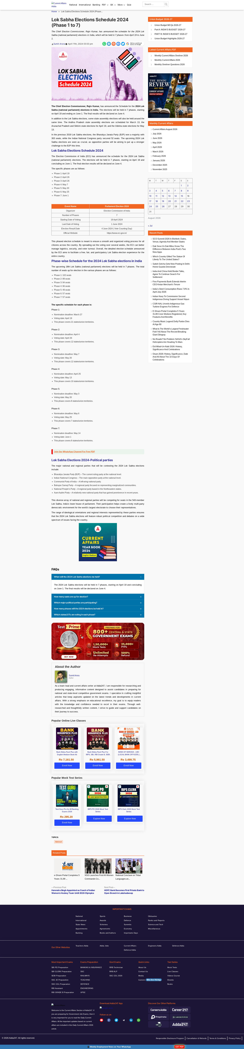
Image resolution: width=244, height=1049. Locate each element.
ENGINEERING (86, 988)
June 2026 (157, 138)
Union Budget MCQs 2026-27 (168, 25)
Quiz (129, 4)
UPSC (83, 992)
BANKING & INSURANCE (91, 967)
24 (150, 206)
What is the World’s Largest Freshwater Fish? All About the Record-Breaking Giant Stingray (171, 332)
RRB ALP (113, 971)
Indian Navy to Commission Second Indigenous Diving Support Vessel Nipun (171, 297)
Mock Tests (172, 967)
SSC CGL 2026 (115, 976)
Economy (128, 929)
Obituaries (152, 916)
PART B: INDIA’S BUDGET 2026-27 (171, 34)
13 (169, 196)
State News (80, 924)
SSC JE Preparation (59, 980)
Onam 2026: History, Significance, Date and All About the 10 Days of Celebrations (170, 357)
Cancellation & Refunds (197, 1038)
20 (169, 201)
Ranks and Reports (156, 920)
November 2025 (160, 169)
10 (150, 196)
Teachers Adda (82, 946)
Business (128, 916)
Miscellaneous (154, 929)
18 (157, 201)
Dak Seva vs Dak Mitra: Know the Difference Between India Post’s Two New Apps (169, 249)
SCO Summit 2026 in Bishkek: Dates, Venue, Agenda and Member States (169, 240)
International (85, 4)
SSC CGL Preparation (60, 984)
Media (141, 976)
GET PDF (179, 1047)
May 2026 (157, 143)
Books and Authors (108, 933)
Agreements (105, 929)
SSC (82, 971)
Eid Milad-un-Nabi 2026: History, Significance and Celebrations (167, 348)
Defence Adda (130, 950)
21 (175, 201)
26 (163, 206)
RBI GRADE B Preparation (62, 992)
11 (156, 196)
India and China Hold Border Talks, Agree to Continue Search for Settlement (168, 274)
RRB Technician (116, 967)
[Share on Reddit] (114, 44)
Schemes (104, 924)
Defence (127, 920)
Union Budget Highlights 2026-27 (170, 38)
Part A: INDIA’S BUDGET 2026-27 (170, 30)
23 (188, 201)
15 (182, 196)
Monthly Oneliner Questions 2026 (170, 64)
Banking (96, 4)
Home (54, 11)
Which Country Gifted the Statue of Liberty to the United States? (169, 257)
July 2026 (157, 134)
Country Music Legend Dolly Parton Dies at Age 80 (171, 322)
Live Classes (172, 971)
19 (163, 201)
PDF (104, 4)
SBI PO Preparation (59, 967)
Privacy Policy (235, 1038)
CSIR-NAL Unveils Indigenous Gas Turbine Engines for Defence (168, 305)
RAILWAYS (84, 976)
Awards (103, 920)
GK (111, 4)
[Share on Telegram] (109, 44)
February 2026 (159, 156)
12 (163, 196)
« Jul (150, 226)
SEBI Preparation (58, 976)
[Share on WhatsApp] (104, 44)
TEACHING (85, 980)
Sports (102, 916)
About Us (142, 967)
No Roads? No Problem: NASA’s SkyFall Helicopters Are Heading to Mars (171, 340)
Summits (127, 924)
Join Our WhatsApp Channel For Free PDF (74, 452)
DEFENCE (84, 984)
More (120, 4)
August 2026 (165, 129)
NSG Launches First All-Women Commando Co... (99, 877)
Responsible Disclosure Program (170, 1038)
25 (157, 206)
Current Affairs (130, 946)
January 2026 (159, 160)
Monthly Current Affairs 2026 (167, 60)
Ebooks (170, 980)
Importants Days (131, 933)
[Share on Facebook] (118, 44)
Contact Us (143, 971)
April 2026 (157, 147)
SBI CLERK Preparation (61, 971)
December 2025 (160, 165)
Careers (149, 980)
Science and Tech (155, 924)
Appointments (81, 929)
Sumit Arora (59, 44)
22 (182, 201)
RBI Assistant (57, 988)
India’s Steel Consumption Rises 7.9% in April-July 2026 (171, 290)
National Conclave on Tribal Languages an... (128, 877)
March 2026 (158, 151)
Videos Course (173, 976)
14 (175, 196)
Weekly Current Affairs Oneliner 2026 (171, 55)
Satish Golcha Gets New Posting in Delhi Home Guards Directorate (171, 265)
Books (170, 984)
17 (150, 201)
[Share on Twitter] (123, 44)
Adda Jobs (104, 946)
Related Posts (59, 853)
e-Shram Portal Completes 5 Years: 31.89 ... (67, 877)
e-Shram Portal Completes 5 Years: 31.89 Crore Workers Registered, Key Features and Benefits (169, 314)
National (73, 4)
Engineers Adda (155, 946)
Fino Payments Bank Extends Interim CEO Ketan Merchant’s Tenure (169, 283)
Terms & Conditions (217, 1038)
